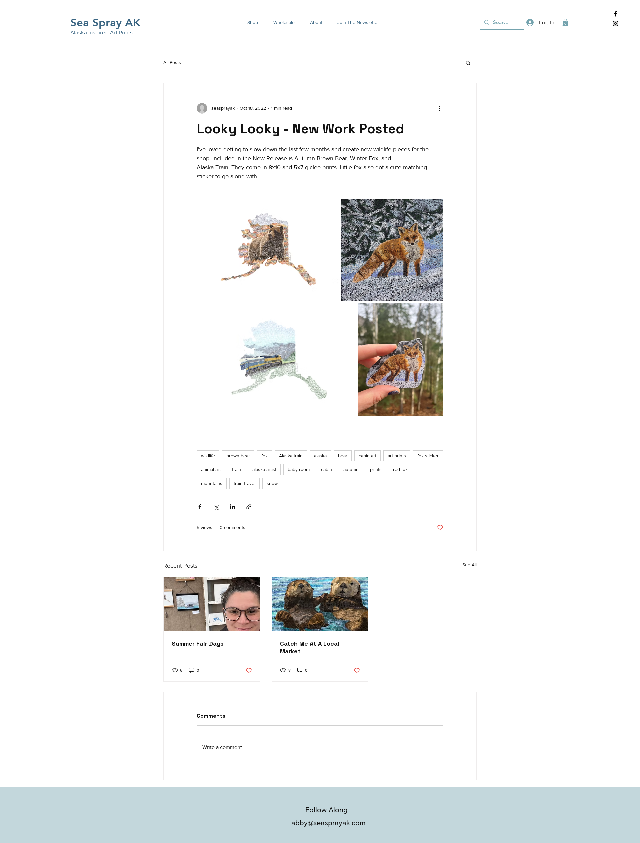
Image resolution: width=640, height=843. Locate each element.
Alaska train (291, 455)
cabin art (367, 455)
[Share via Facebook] (200, 507)
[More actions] (439, 108)
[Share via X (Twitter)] (216, 507)
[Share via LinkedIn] (232, 507)
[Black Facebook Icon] (615, 13)
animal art (211, 469)
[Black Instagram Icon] (615, 23)
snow (272, 483)
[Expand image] (268, 250)
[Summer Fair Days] (212, 604)
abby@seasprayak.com (328, 823)
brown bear (238, 455)
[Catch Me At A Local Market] (320, 604)
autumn (351, 469)
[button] (250, 22)
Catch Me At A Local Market (309, 647)
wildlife (208, 455)
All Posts (172, 62)
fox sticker (428, 455)
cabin (326, 469)
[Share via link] (249, 507)
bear (342, 455)
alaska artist (264, 469)
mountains (211, 483)
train (236, 469)
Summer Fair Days (198, 643)
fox (264, 455)
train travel (244, 483)
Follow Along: (328, 810)
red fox (400, 469)
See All (469, 564)
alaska (320, 455)
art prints (397, 455)
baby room (299, 469)
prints (376, 469)
